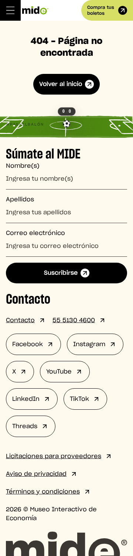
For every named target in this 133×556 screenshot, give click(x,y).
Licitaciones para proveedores (53, 456)
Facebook (27, 344)
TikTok (79, 399)
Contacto (20, 320)
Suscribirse (61, 273)
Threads (24, 426)
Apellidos (20, 199)
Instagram (89, 344)
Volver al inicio (60, 84)
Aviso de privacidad (36, 474)
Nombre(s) (23, 166)
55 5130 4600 (73, 320)
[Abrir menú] (10, 10)
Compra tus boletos (100, 10)
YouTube (59, 372)
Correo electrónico (35, 233)
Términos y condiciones (43, 492)
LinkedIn (26, 399)
